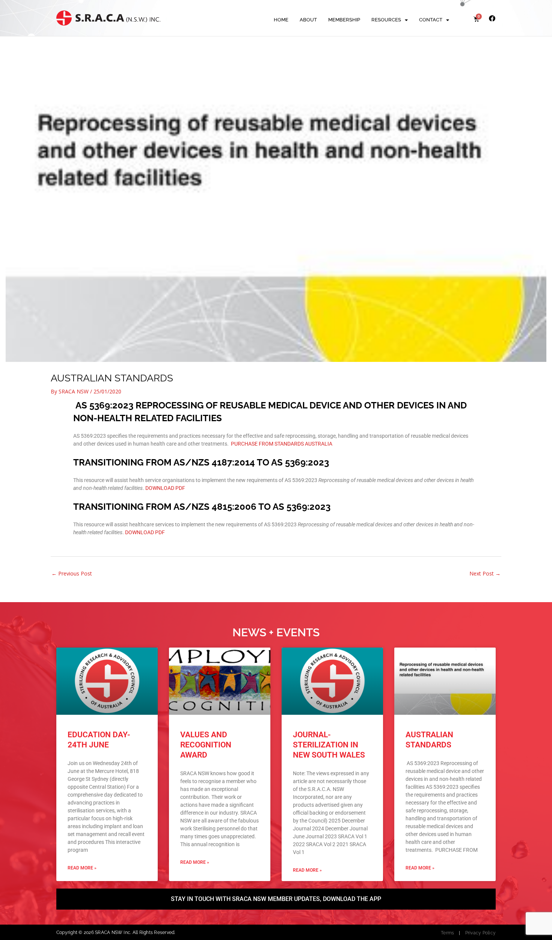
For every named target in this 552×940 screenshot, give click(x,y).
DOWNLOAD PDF (165, 488)
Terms (447, 932)
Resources (386, 20)
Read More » (82, 868)
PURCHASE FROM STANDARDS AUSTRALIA (281, 444)
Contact (430, 20)
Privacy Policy (480, 932)
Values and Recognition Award (205, 745)
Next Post (485, 573)
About (308, 20)
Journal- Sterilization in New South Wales (329, 745)
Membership (344, 20)
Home (281, 20)
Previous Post (71, 573)
